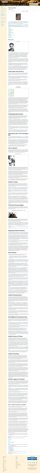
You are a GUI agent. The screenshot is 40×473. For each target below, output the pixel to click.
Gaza (27, 172)
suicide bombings (25, 281)
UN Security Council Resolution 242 (24, 190)
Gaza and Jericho (23, 223)
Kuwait (14, 73)
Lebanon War (26, 168)
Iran (11, 303)
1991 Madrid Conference (25, 220)
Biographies (4, 457)
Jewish (12, 188)
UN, (10, 142)
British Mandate (25, 199)
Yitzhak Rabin (16, 24)
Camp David (20, 265)
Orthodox (23, 355)
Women (3, 471)
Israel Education (4, 460)
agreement (14, 223)
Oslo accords (25, 292)
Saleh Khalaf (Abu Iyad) (3, 17)
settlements (9, 274)
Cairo (13, 55)
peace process (14, 289)
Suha (11, 350)
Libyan (10, 360)
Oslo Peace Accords (23, 25)
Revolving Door (9, 34)
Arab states (13, 83)
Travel (3, 468)
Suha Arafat (14, 388)
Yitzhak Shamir (14, 219)
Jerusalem (17, 57)
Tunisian (9, 343)
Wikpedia (9, 441)
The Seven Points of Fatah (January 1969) (3, 10)
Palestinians (11, 23)
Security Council (13, 397)
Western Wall (25, 275)
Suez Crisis (25, 69)
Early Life (9, 28)
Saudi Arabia (21, 237)
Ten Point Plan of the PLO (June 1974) (3, 12)
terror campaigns (14, 382)
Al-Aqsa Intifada (19, 383)
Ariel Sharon (24, 283)
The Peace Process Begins (10, 32)
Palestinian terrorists (22, 106)
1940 (19, 41)
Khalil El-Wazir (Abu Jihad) (3, 18)
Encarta (9, 438)
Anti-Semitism (4, 456)
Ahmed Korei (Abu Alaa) (17, 333)
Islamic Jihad (15, 292)
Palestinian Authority (15, 319)
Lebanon (22, 77)
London (17, 397)
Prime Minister (13, 24)
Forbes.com (9, 443)
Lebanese (17, 23)
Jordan (23, 74)
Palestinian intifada (10, 382)
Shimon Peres (22, 24)
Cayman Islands (24, 343)
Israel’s (20, 233)
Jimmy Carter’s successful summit (19, 267)
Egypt (14, 55)
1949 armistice (18, 197)
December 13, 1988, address (14, 190)
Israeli (11, 24)
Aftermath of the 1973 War (10, 30)
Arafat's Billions (9, 442)
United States (12, 169)
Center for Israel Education (24, 451)
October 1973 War (23, 136)
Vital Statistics (4, 470)
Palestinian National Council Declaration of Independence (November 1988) (3, 15)
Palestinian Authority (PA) (24, 259)
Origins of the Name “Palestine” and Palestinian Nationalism (3, 22)
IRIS (8, 440)
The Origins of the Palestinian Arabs (2, 24)
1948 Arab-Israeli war (12, 66)
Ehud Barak (25, 263)
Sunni (12, 355)
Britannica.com (9, 439)
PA (8, 260)
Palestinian (20, 53)
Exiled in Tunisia (9, 31)
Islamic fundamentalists (18, 240)
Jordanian (14, 23)
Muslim (12, 257)
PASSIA (12, 452)
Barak (18, 265)
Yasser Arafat (9, 21)
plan (15, 322)
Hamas (18, 292)
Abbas (23, 331)
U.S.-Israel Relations (5, 469)
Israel (8, 26)
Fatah (17, 21)
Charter (22, 109)
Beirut (15, 80)
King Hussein (13, 119)
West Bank (25, 172)
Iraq (21, 184)
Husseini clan (19, 58)
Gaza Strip (15, 186)
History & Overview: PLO (3, 8)
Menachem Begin (17, 269)
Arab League (12, 81)
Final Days (9, 36)
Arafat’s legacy (26, 25)
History (3, 458)
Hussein (9, 123)
